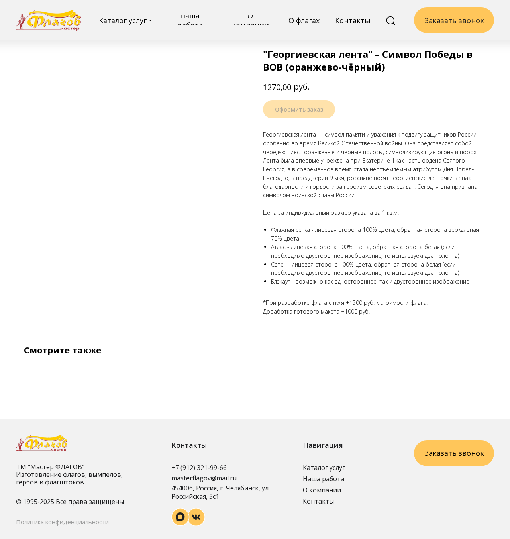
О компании (322, 490)
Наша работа (323, 478)
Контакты (318, 501)
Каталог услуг (324, 467)
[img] (48, 20)
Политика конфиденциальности (62, 522)
